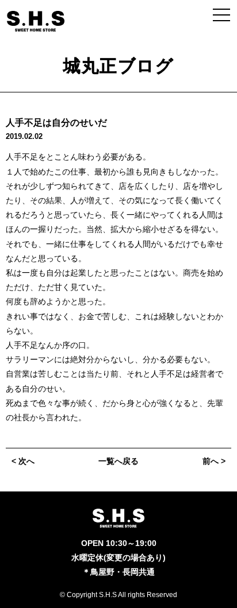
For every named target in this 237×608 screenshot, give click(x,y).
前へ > (213, 461)
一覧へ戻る (118, 461)
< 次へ (23, 461)
